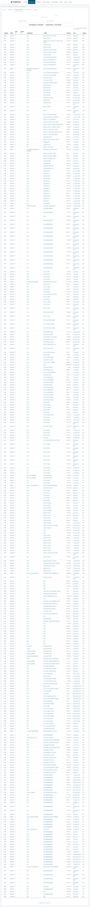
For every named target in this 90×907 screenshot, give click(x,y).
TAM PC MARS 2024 (47, 137)
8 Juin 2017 (75, 831)
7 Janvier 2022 (76, 414)
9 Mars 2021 (75, 510)
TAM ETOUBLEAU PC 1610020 (49, 757)
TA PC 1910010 (46, 464)
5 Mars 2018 (75, 762)
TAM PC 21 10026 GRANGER (49, 119)
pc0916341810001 (47, 651)
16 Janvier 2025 (76, 100)
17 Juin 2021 (75, 480)
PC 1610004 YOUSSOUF (48, 723)
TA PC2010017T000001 (48, 382)
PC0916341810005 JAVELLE (49, 608)
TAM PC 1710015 (47, 537)
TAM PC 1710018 (47, 542)
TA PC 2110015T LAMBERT (49, 362)
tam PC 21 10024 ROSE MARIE (50, 114)
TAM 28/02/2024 (47, 163)
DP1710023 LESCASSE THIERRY (50, 683)
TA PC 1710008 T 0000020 (49, 352)
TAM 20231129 (46, 193)
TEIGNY (28, 648)
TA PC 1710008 (46, 286)
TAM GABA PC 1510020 (48, 760)
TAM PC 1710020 (47, 540)
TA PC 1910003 (46, 467)
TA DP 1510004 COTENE (48, 711)
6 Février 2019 (76, 673)
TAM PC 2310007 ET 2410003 (49, 35)
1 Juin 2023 (75, 271)
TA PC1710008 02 (47, 407)
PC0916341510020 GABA (48, 745)
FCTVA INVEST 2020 (47, 487)
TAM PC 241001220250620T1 (49, 62)
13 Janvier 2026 (76, 57)
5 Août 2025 (75, 77)
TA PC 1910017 (46, 417)
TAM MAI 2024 (46, 142)
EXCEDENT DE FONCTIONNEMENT (50, 816)
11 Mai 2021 (75, 485)
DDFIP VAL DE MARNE (31, 475)
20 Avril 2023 (76, 284)
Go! (56, 15)
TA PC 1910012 (46, 435)
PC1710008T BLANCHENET (49, 320)
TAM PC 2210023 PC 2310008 (49, 49)
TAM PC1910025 (47, 505)
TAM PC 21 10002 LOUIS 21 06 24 (50, 129)
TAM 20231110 (46, 173)
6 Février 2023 (76, 301)
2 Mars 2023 (75, 294)
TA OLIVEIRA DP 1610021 (48, 755)
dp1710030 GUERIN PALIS (49, 666)
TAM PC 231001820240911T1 (49, 59)
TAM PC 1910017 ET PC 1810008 (50, 525)
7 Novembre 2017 (77, 785)
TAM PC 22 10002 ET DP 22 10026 (50, 122)
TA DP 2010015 (46, 432)
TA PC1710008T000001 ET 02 (49, 344)
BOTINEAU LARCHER (31, 651)
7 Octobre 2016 (76, 864)
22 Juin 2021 (75, 475)
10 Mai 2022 (75, 377)
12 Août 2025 (76, 72)
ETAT (28, 35)
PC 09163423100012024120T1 (50, 57)
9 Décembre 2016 (77, 854)
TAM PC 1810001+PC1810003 (49, 560)
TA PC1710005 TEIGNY (48, 721)
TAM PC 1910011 (47, 547)
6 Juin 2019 (75, 661)
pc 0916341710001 (47, 656)
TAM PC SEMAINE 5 (47, 510)
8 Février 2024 (76, 165)
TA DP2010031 (46, 412)
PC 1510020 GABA (47, 691)
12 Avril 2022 (76, 387)
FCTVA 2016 (46, 829)
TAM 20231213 (46, 198)
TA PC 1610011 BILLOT (48, 718)
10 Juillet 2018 (76, 731)
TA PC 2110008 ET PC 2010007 (50, 294)
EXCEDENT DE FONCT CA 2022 (50, 281)
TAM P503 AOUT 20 (47, 577)
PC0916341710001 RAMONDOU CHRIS (51, 747)
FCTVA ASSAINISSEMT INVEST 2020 (51, 440)
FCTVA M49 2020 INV (48, 426)
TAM (44, 530)
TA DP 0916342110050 (48, 342)
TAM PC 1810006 (47, 568)
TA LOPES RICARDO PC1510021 (50, 770)
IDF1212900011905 (47, 477)
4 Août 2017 (75, 814)
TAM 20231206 (46, 195)
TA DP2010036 (46, 402)
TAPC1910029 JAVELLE (48, 369)
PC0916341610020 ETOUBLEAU (50, 593)
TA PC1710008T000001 (48, 389)
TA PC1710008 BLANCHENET (49, 372)
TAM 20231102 (46, 185)
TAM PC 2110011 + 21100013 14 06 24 (51, 127)
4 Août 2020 (75, 581)
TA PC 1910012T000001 (48, 397)
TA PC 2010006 (46, 456)
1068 (11, 68)
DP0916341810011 (47, 618)
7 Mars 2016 (75, 896)
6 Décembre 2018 (77, 686)
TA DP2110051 (46, 284)
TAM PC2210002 (47, 85)
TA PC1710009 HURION (48, 713)
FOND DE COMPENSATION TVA (50, 596)
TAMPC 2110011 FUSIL (48, 147)
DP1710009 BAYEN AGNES (49, 726)
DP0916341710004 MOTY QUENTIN (51, 742)
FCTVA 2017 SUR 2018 (48, 737)
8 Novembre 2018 (77, 693)
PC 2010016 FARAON (48, 367)
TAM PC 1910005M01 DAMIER (49, 156)
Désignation (30, 33)
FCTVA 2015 (46, 886)
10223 (11, 792)
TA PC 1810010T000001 (48, 394)
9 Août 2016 (75, 886)
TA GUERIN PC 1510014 (48, 750)
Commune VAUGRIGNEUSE (32, 281)
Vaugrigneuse (17, 2)
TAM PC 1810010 (47, 550)
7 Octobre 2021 (76, 430)
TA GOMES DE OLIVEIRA (48, 762)
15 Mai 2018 (75, 750)
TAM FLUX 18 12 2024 (48, 97)
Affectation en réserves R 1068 (50, 149)
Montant (69, 33)
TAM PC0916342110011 (48, 165)
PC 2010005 (46, 437)
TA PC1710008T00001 (48, 377)
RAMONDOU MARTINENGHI (32, 656)
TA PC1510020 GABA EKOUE (49, 696)
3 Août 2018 (75, 723)
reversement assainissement (49, 205)
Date (74, 33)
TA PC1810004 (46, 291)
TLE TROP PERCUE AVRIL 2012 (50, 792)
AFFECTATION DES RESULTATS (50, 68)
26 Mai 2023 (75, 281)
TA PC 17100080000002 (48, 379)
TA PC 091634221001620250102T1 (51, 72)
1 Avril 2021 (75, 502)
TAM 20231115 (46, 188)
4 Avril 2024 (75, 153)
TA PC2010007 (46, 299)
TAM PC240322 (46, 100)
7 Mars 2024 (75, 161)
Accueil (3, 6)
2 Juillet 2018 (76, 735)
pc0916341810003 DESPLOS (49, 606)
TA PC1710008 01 (47, 404)
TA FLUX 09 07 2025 (47, 80)
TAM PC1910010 (47, 556)
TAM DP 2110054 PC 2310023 (49, 52)
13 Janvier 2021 (76, 522)
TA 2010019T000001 (47, 384)
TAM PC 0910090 (47, 102)
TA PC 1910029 (46, 497)
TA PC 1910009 (46, 460)
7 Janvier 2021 (76, 535)
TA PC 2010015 (46, 276)
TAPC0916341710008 (48, 334)
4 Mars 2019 (75, 666)
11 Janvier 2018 (76, 775)
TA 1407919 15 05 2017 (48, 359)
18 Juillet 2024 (76, 124)
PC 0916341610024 (47, 653)
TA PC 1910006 (46, 448)
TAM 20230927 (46, 170)
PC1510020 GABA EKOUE (48, 728)
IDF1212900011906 (47, 475)
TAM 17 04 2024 (46, 95)
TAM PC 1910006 (47, 502)
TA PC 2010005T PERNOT (48, 324)
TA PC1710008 (46, 308)
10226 (11, 35)
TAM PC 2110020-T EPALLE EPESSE (51, 139)
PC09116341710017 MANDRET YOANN (51, 591)
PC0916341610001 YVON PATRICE (50, 658)
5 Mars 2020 (75, 588)
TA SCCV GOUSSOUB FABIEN (49, 765)
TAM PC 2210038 (47, 54)
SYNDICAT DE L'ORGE (31, 205)
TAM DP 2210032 (47, 47)
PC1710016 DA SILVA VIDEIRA (49, 668)
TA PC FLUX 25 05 (47, 374)
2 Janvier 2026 (76, 59)
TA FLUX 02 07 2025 (47, 77)
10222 (11, 82)
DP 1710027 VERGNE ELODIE (49, 671)
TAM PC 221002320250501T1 (49, 64)
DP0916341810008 (47, 648)
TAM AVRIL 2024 (46, 144)
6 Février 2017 (76, 851)
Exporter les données (45, 902)
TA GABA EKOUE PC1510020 (49, 772)
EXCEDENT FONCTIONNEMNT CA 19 (51, 573)
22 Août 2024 (76, 119)
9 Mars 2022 (75, 402)
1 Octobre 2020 (76, 560)
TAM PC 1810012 (47, 512)
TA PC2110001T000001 (48, 357)
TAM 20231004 (46, 175)
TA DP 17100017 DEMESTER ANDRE (51, 698)
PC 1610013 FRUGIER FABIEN (49, 678)
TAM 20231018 (46, 180)
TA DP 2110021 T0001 (48, 348)
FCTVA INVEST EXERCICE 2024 (50, 82)
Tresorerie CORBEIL (31, 661)
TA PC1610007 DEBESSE (48, 703)
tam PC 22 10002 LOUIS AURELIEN (50, 117)
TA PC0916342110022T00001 (49, 75)
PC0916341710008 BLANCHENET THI (51, 661)
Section (22, 31)
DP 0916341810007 (47, 646)
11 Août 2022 (76, 352)
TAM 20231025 (46, 183)
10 (4, 35)
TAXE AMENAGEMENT (48, 208)
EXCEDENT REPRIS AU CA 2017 (50, 731)
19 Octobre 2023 (76, 205)
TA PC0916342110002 (48, 332)
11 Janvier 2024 (76, 170)
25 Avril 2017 (76, 844)
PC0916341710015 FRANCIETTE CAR (51, 663)
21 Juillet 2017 (76, 819)
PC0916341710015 (47, 611)
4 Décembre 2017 (77, 780)
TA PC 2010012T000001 (48, 414)
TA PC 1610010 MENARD (48, 716)
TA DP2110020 (46, 354)
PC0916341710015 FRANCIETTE (50, 613)
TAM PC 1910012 (47, 515)
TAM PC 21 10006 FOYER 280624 (50, 134)
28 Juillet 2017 (76, 816)
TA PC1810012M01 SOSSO (49, 328)
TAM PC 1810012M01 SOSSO (49, 153)
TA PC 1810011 (46, 495)
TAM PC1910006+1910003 (49, 565)
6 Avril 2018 (75, 757)
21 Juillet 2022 (76, 359)
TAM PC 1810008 (47, 507)
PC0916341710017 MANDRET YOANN (51, 601)
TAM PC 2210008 (47, 44)
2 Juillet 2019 (76, 646)
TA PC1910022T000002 (48, 387)
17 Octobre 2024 (76, 114)
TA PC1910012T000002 (48, 399)
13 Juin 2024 (75, 137)
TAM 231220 (46, 200)
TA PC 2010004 (46, 482)
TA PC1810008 (46, 500)
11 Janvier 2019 (76, 676)
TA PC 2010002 (46, 419)
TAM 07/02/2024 (47, 161)
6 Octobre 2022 (76, 332)
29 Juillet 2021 (76, 467)
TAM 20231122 (46, 190)
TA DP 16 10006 (46, 686)
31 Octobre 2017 (76, 792)
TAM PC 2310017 (47, 38)
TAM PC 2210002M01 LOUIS (49, 158)
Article (11, 33)
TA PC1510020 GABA (47, 673)
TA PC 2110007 (46, 316)
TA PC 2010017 (46, 274)
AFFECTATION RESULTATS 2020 (50, 485)
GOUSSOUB (29, 646)
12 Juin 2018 (75, 740)
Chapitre (6, 33)
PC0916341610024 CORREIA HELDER (51, 740)
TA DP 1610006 (46, 706)
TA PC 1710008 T (47, 301)
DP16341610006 (47, 676)
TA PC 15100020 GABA (48, 708)
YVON (28, 658)
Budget (84, 33)
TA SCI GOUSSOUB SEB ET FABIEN (50, 767)
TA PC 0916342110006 (48, 312)
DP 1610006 (46, 693)
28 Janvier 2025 (76, 95)
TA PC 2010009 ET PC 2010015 (50, 337)
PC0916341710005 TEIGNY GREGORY (51, 621)
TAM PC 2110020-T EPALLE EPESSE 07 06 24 (53, 124)
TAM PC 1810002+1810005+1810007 (51, 563)
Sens (16, 31)
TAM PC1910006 (47, 517)
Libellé (45, 33)
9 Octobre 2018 (76, 701)
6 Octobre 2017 (76, 795)
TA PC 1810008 (46, 444)
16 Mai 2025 (75, 85)
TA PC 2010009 (46, 430)
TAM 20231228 (46, 203)
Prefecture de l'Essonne (32, 737)
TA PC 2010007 (46, 289)
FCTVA (44, 110)
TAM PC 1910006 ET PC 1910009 (50, 552)
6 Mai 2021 (75, 487)
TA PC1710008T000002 (48, 392)
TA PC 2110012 (46, 271)
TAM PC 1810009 (47, 527)
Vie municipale (9, 6)
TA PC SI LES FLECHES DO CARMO (50, 688)
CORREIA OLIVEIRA (31, 653)
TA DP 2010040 (46, 409)
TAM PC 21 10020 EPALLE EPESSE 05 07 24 (52, 132)
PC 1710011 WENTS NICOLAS (49, 681)
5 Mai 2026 (75, 35)
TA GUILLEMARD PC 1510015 (49, 752)
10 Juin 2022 (75, 369)
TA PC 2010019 (46, 279)
